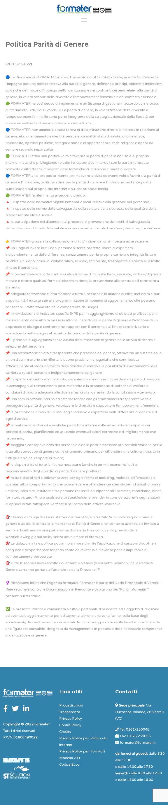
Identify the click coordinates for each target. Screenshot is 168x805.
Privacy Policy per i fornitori (82, 751)
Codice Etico (69, 764)
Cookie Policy (70, 725)
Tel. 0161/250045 (134, 729)
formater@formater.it (138, 742)
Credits (65, 731)
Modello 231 (69, 758)
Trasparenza (69, 712)
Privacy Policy (70, 718)
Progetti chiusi (71, 705)
